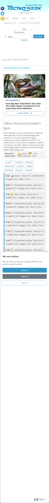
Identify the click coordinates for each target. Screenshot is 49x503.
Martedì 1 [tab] (30, 166)
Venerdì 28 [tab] (19, 162)
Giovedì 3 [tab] (19, 170)
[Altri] (2, 19)
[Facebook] (2, 8)
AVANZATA (24, 40)
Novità (15, 18)
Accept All (24, 270)
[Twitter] (2, 14)
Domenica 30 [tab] (9, 166)
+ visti (23, 18)
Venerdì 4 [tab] (29, 170)
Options (25, 283)
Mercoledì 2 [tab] (9, 170)
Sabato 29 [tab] (29, 162)
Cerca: (24, 29)
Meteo (9, 59)
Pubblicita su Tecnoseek (29, 23)
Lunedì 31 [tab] (20, 166)
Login (31, 18)
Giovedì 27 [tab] (8, 162)
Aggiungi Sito (10, 23)
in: (6, 36)
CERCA (40, 36)
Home (6, 18)
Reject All (24, 276)
